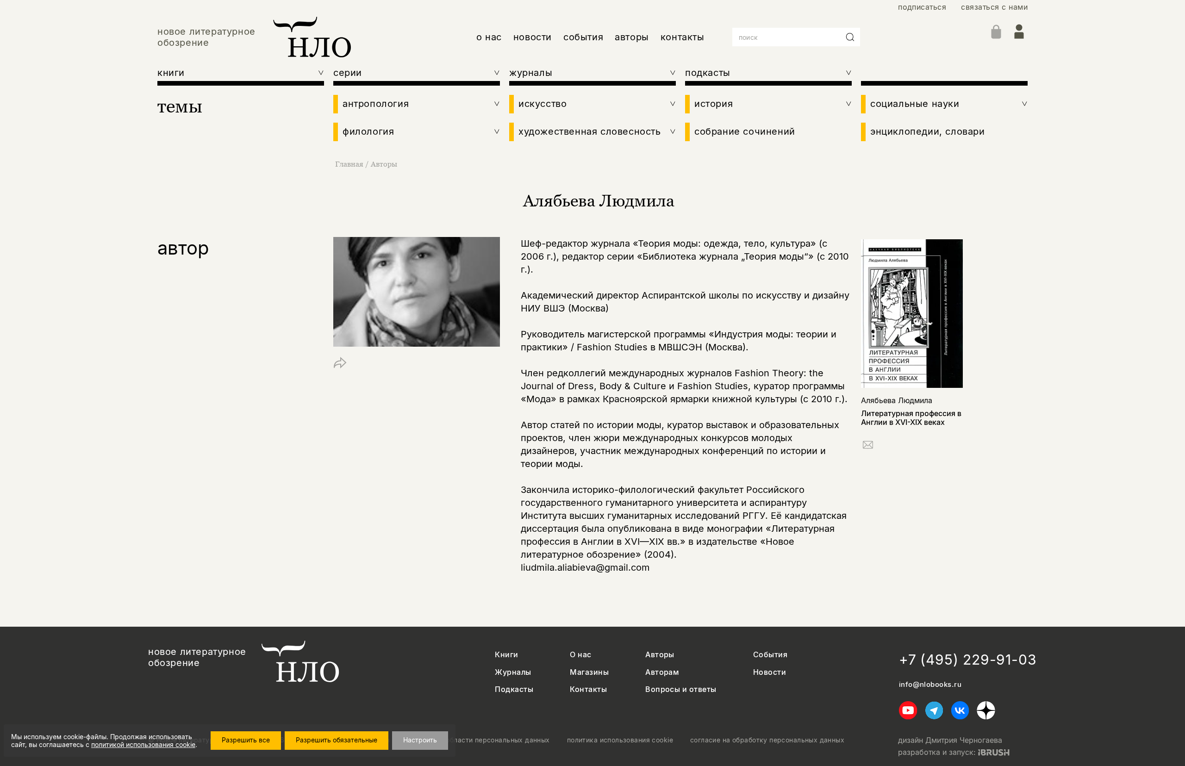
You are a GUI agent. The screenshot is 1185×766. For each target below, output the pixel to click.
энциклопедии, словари (927, 131)
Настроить (420, 740)
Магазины (589, 672)
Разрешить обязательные (336, 740)
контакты (683, 37)
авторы (632, 37)
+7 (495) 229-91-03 (968, 659)
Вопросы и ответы (681, 689)
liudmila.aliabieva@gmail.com (585, 567)
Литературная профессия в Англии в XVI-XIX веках (911, 418)
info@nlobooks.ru (930, 684)
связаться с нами (994, 7)
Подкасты (514, 689)
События (770, 654)
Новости (769, 672)
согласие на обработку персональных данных (767, 740)
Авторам (662, 672)
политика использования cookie (620, 740)
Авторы (384, 164)
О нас (580, 654)
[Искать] (850, 37)
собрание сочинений (744, 131)
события (583, 37)
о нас (489, 37)
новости (532, 37)
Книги (506, 654)
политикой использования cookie (143, 744)
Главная (349, 164)
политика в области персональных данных (478, 740)
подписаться (922, 7)
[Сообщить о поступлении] (868, 446)
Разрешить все (246, 740)
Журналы (513, 672)
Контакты (588, 689)
